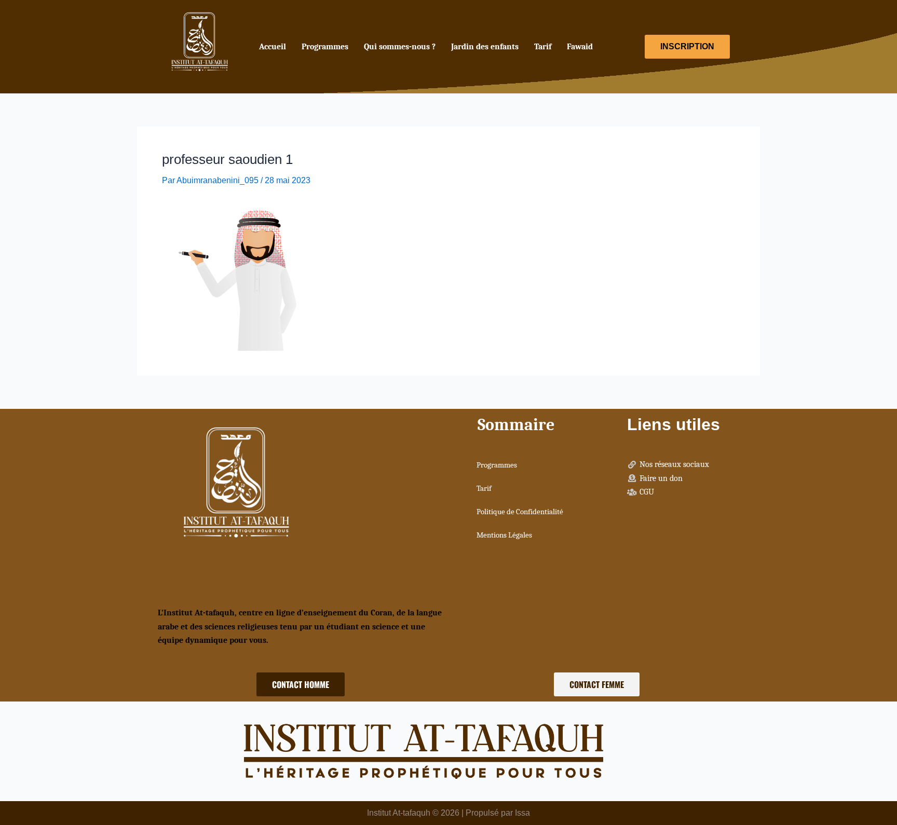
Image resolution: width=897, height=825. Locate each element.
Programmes (325, 46)
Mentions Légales (504, 535)
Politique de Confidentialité (520, 511)
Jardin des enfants (485, 46)
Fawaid (580, 46)
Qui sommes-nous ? (400, 46)
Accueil (272, 46)
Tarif (542, 46)
